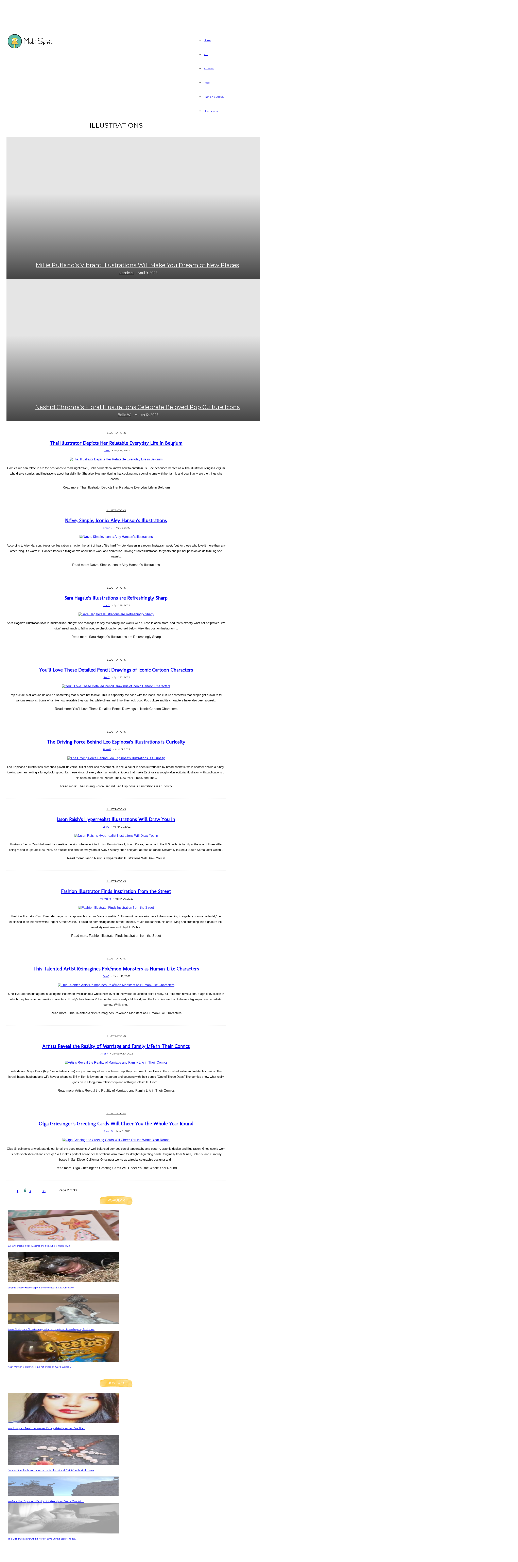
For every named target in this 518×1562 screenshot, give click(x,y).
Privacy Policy (54, 1556)
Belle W (124, 415)
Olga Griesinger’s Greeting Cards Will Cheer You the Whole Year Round (116, 1123)
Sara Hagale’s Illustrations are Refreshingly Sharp (116, 598)
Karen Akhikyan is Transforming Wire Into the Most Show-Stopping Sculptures (51, 1329)
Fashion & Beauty (214, 96)
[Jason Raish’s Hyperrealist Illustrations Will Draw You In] (116, 835)
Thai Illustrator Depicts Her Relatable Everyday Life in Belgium (116, 443)
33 (44, 1191)
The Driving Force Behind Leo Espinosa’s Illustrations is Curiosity (116, 742)
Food (207, 82)
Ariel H (104, 1053)
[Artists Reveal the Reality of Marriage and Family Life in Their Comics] (116, 1062)
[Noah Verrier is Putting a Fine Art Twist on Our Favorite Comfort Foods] (63, 1360)
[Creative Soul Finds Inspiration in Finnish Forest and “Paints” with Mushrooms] (63, 1463)
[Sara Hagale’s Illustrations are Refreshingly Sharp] (116, 614)
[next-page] (53, 1192)
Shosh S (107, 527)
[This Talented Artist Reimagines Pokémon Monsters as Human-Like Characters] (116, 985)
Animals (209, 68)
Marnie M (126, 273)
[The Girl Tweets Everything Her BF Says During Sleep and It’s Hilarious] (63, 1532)
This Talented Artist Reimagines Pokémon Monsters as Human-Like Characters (116, 969)
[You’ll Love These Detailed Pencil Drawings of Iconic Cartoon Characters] (116, 686)
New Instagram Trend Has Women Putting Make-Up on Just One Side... (46, 1428)
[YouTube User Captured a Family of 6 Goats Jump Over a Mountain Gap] (63, 1494)
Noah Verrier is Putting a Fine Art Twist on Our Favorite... (39, 1366)
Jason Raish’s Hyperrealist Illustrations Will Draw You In (116, 819)
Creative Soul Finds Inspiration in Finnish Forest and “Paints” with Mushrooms (51, 1470)
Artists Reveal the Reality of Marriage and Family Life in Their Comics (116, 1046)
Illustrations (211, 110)
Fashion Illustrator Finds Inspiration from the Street (116, 891)
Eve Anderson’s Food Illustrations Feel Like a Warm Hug (39, 1245)
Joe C (107, 450)
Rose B (107, 749)
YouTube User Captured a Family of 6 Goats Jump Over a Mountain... (46, 1501)
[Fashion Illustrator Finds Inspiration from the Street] (116, 907)
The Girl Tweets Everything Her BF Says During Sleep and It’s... (42, 1538)
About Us (25, 1556)
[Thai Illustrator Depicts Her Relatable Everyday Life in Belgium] (116, 459)
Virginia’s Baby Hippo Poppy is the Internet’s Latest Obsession (41, 1287)
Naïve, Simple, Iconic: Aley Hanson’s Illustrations (116, 520)
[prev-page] (10, 1192)
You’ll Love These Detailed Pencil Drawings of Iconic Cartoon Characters (116, 670)
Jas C (107, 677)
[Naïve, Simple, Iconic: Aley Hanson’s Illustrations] (116, 536)
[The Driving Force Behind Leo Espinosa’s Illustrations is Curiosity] (116, 758)
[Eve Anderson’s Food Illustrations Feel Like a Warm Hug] (63, 1239)
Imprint (81, 1556)
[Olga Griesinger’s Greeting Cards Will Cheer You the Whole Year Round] (116, 1139)
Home (207, 40)
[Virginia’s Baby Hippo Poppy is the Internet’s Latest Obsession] (63, 1281)
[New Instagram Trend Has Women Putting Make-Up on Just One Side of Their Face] (63, 1422)
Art (206, 54)
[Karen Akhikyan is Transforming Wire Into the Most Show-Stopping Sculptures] (63, 1323)
